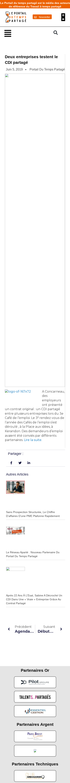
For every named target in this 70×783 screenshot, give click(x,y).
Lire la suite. (33, 440)
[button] (27, 33)
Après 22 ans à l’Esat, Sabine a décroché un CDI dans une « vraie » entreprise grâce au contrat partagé (34, 599)
